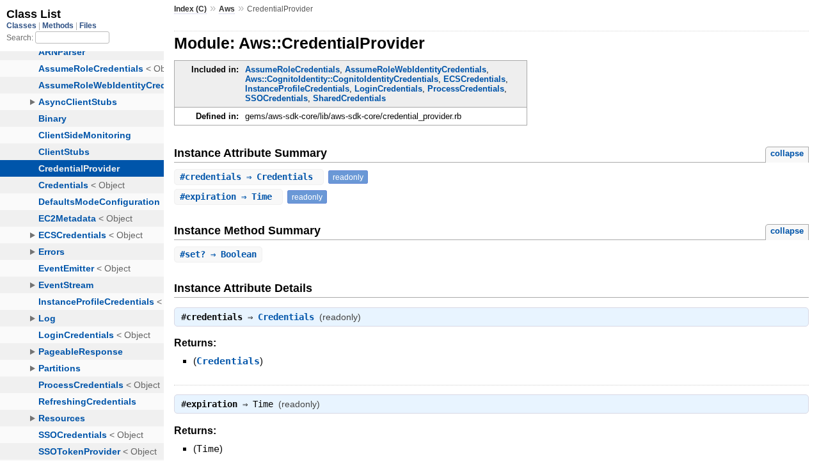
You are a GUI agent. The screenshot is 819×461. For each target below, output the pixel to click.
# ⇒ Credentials (249, 177)
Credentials (286, 317)
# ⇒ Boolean (218, 254)
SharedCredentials (349, 98)
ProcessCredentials (465, 88)
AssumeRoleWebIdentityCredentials (415, 69)
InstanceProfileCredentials (297, 88)
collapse (787, 153)
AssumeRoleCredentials (292, 69)
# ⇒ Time (228, 196)
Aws (227, 8)
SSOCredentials (276, 98)
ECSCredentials (474, 79)
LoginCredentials (388, 88)
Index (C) (190, 8)
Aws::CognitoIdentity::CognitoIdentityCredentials (341, 79)
